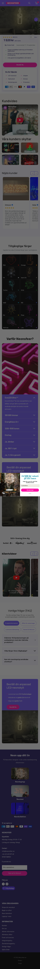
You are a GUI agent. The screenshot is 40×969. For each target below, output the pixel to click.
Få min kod (30, 490)
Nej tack (30, 493)
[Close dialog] (39, 474)
